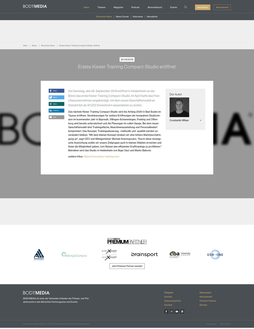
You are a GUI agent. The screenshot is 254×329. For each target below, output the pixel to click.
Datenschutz (225, 324)
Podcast (135, 7)
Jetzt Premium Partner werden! (127, 266)
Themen (101, 7)
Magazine (118, 7)
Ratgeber (169, 292)
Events (173, 7)
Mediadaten (205, 292)
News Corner (122, 16)
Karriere (168, 305)
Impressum (211, 324)
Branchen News (104, 16)
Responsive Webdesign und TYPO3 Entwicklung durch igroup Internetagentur (56, 324)
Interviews (138, 16)
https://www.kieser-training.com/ (101, 156)
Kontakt (168, 296)
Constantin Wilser (179, 120)
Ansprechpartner (172, 300)
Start (25, 45)
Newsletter (202, 7)
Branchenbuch (155, 7)
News (86, 7)
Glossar (203, 305)
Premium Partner (207, 300)
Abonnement (222, 7)
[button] (56, 91)
